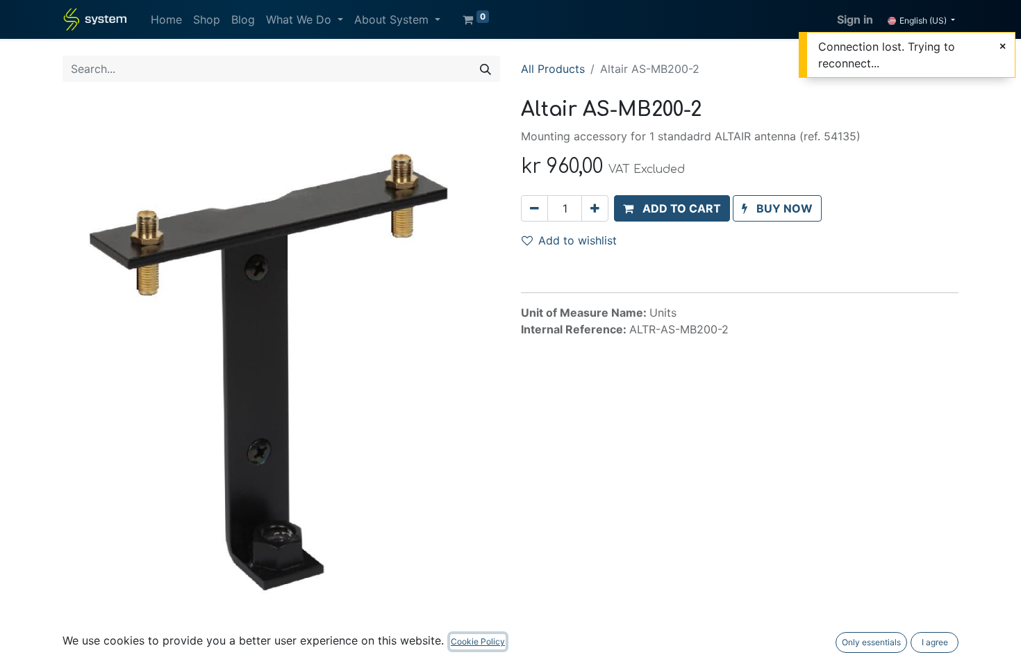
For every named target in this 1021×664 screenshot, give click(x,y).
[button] (672, 208)
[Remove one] (534, 208)
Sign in (855, 19)
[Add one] (594, 208)
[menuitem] (166, 19)
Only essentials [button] (871, 642)
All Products (553, 69)
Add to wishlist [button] (577, 240)
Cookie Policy (478, 641)
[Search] (485, 69)
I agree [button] (935, 642)
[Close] (1002, 46)
